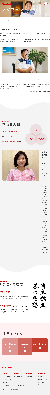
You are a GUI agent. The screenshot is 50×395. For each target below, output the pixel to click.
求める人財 (4, 382)
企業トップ (4, 389)
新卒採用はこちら (42, 379)
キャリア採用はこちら (43, 382)
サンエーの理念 (5, 385)
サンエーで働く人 (18, 376)
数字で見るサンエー (6, 379)
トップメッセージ (6, 376)
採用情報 (40, 376)
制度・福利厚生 (29, 376)
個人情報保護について (13, 389)
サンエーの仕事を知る (19, 385)
